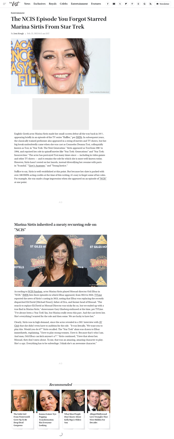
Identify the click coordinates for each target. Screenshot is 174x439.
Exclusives (40, 3)
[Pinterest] (132, 4)
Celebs (64, 3)
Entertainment (79, 3)
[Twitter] (120, 4)
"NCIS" (102, 178)
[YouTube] (114, 4)
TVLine (98, 295)
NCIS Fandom (35, 291)
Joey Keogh (19, 33)
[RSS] (151, 4)
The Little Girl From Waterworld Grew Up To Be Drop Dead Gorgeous (22, 420)
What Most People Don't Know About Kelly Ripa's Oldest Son (72, 418)
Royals (53, 3)
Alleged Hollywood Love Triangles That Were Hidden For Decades (99, 418)
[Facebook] (108, 4)
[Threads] (138, 4)
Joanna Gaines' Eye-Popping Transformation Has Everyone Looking (48, 420)
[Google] (144, 4)
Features (96, 3)
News (27, 3)
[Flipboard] (126, 4)
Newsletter (164, 4)
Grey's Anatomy (37, 165)
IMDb (79, 137)
